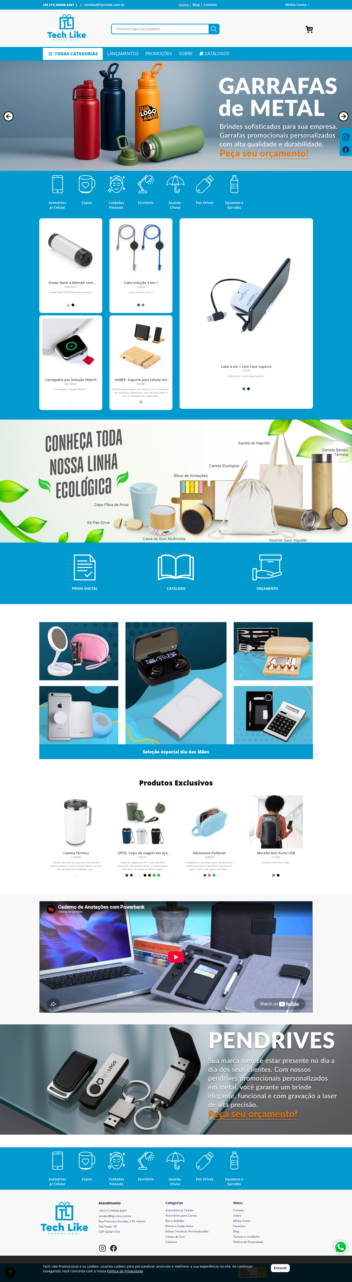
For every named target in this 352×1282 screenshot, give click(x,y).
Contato (210, 4)
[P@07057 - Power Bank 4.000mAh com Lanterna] (70, 249)
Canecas (171, 1242)
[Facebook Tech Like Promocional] (113, 1249)
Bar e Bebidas (174, 1221)
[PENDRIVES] (176, 1079)
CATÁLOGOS (216, 53)
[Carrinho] (309, 27)
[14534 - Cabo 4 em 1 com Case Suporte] (246, 302)
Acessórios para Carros (181, 1215)
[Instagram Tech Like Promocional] (102, 1249)
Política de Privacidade (248, 1242)
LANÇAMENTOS (122, 53)
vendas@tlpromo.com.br (104, 4)
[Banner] (176, 481)
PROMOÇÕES (158, 53)
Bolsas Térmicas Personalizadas (187, 1231)
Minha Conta (241, 1221)
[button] (8, 116)
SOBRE (186, 53)
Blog (236, 1231)
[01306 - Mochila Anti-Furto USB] (275, 822)
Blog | (198, 4)
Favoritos (239, 1226)
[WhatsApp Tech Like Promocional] (340, 1247)
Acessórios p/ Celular (179, 1210)
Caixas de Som (175, 1237)
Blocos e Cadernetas (179, 1226)
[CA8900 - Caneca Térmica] (76, 822)
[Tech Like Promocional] (66, 28)
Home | (185, 4)
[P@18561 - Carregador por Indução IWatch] (70, 346)
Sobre (237, 1215)
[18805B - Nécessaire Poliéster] (209, 822)
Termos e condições (246, 1237)
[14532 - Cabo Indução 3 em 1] (141, 249)
